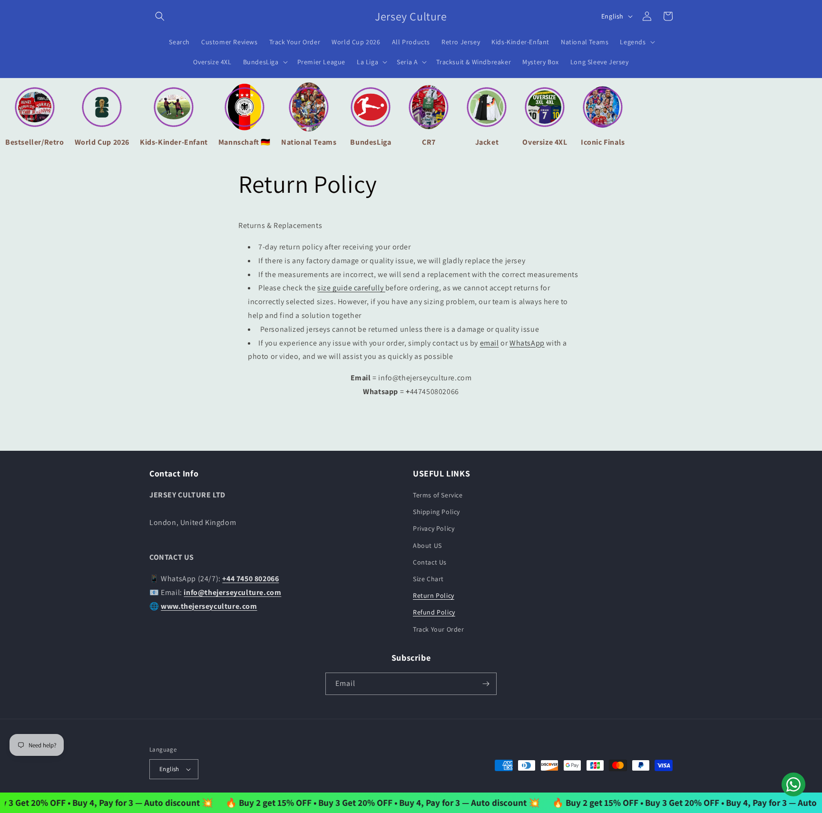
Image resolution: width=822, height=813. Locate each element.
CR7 (429, 142)
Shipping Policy (436, 511)
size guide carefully (351, 288)
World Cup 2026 (102, 142)
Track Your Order (438, 629)
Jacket (487, 142)
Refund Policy (434, 612)
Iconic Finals (603, 142)
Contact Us (430, 562)
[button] (159, 16)
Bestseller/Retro (34, 142)
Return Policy (433, 595)
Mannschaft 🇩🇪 (244, 142)
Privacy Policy (433, 528)
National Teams (308, 142)
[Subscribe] (485, 684)
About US (427, 545)
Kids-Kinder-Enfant (174, 142)
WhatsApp (527, 343)
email (489, 343)
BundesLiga (370, 142)
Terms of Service (438, 495)
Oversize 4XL (544, 142)
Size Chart (428, 579)
